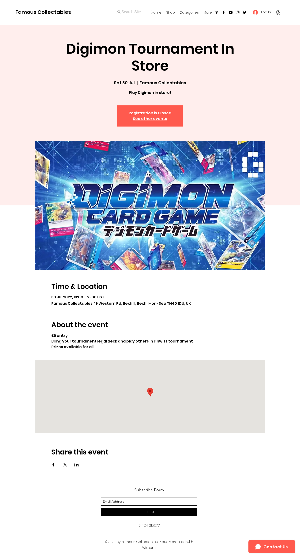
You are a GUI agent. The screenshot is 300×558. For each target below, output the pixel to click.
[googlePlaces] (216, 12)
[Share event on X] (65, 464)
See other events (150, 118)
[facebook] (223, 12)
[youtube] (230, 12)
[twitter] (244, 12)
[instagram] (237, 12)
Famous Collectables (43, 12)
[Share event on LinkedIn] (76, 464)
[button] (189, 12)
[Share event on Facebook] (53, 464)
